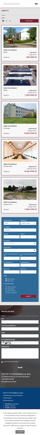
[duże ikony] (3, 21)
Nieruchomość (7, 220)
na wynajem (12, 404)
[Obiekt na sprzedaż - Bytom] (20, 43)
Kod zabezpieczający (8, 340)
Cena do (22, 234)
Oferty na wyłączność (12, 293)
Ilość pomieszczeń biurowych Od (12, 254)
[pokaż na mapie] (10, 21)
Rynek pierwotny (11, 279)
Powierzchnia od (8, 262)
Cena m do (23, 269)
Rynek (5, 276)
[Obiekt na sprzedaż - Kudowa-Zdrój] (20, 157)
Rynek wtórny (10, 281)
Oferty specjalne (11, 289)
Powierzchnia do (24, 262)
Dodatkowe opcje (8, 284)
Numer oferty (7, 247)
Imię (2, 319)
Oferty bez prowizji (11, 291)
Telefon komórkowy (8, 326)
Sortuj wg (29, 21)
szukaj (28, 296)
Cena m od (6, 269)
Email (3, 333)
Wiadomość (5, 347)
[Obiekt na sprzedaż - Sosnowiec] (20, 119)
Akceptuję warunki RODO (11, 362)
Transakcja (23, 220)
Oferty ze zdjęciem (11, 287)
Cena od (6, 234)
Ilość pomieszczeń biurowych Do (28, 254)
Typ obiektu (7, 227)
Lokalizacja (7, 241)
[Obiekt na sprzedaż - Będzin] (20, 81)
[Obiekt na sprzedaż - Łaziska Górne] (20, 195)
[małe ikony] (6, 21)
